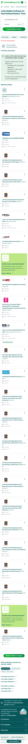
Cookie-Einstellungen (17, 737)
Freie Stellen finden (14, 29)
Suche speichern (14, 741)
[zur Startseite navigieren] (1, 6)
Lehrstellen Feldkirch (7, 679)
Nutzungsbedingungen (7, 739)
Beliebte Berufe (16, 668)
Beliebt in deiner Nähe (7, 671)
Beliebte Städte (5, 668)
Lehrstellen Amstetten (8, 676)
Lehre (2, 715)
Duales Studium (11, 715)
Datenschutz (4, 737)
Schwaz (12, 6)
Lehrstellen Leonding (7, 686)
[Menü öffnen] (25, 2)
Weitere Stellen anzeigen (14, 655)
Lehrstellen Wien (6, 691)
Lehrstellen (6, 6)
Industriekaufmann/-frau (21, 6)
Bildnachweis (20, 739)
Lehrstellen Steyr (6, 688)
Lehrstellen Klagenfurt (8, 681)
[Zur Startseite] (10, 2)
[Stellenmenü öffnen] (24, 89)
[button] (20, 24)
